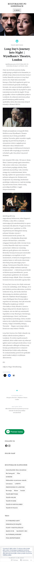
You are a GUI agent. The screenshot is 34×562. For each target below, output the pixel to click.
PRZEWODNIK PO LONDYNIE (15, 487)
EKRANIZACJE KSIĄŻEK (13, 524)
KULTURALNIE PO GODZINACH (17, 4)
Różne (16, 490)
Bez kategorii (10, 473)
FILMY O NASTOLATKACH (14, 528)
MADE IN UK (10, 531)
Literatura (9, 484)
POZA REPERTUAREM (13, 538)
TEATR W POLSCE (12, 508)
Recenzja (9, 490)
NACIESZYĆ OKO (21, 531)
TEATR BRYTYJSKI (17, 45)
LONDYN (17, 484)
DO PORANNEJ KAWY (13, 521)
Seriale (22, 490)
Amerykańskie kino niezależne (16, 470)
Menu (18, 10)
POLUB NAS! (10, 453)
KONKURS (9, 477)
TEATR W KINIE (11, 501)
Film (18, 473)
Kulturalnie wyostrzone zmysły (16, 480)
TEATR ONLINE (11, 497)
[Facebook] (6, 445)
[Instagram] (9, 445)
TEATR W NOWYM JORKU (14, 504)
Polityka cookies (7, 555)
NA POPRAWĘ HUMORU (13, 534)
